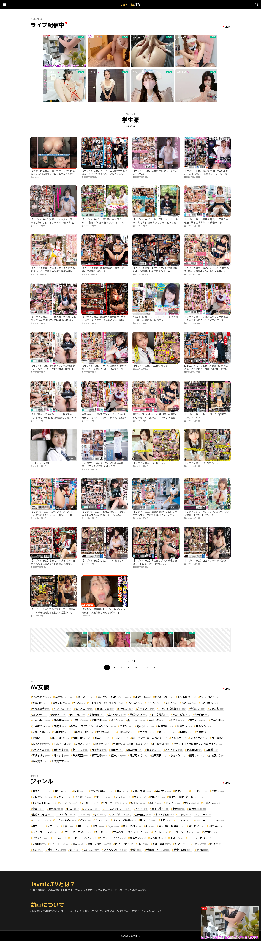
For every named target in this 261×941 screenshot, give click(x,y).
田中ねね (77, 714)
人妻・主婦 (142, 791)
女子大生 (160, 808)
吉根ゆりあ (105, 708)
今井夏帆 (219, 738)
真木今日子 (145, 726)
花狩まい (118, 755)
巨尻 (73, 808)
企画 (38, 808)
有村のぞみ (157, 720)
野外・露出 (161, 843)
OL (85, 814)
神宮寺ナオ (199, 738)
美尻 (83, 826)
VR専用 (216, 826)
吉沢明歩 (61, 749)
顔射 (155, 802)
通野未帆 (165, 726)
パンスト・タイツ (113, 838)
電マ (98, 826)
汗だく (199, 843)
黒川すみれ (136, 720)
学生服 (210, 832)
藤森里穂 (61, 720)
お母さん (92, 849)
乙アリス (154, 702)
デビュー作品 (65, 820)
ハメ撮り (83, 797)
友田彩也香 (161, 743)
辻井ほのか (41, 726)
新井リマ (80, 749)
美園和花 (40, 702)
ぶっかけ (158, 838)
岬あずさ (61, 755)
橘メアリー (167, 732)
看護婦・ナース (158, 849)
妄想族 (55, 808)
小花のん (101, 743)
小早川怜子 (62, 708)
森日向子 (201, 714)
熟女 (181, 791)
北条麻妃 (194, 749)
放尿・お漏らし (99, 843)
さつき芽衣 (160, 714)
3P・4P (103, 797)
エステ (177, 838)
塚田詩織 (134, 749)
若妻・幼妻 (183, 849)
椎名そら (153, 749)
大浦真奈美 (60, 761)
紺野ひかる (105, 732)
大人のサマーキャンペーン (131, 832)
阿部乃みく (138, 755)
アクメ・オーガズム (77, 832)
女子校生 (89, 802)
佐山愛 (212, 749)
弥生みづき (209, 697)
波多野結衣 (41, 697)
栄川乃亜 (80, 755)
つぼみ (126, 726)
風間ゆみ (39, 714)
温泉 (215, 843)
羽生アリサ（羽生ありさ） (149, 738)
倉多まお (177, 720)
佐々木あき (41, 708)
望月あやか (41, 749)
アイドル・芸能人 (83, 838)
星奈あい (82, 743)
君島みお (216, 708)
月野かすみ (127, 732)
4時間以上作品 (44, 802)
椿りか (117, 720)
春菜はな (197, 708)
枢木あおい (84, 708)
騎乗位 (138, 802)
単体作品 (41, 791)
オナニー (203, 814)
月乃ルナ (178, 738)
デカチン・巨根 (199, 838)
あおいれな (41, 720)
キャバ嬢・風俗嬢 (171, 826)
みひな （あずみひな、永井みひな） (93, 726)
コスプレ (66, 814)
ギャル (184, 814)
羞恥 (85, 820)
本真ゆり (147, 732)
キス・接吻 (164, 814)
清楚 (136, 849)
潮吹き (157, 797)
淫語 (113, 826)
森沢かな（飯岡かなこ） (114, 697)
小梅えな (177, 755)
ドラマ (173, 802)
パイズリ (68, 802)
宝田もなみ (62, 732)
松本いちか (164, 697)
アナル (160, 832)
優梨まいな (84, 732)
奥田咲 (117, 749)
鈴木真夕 (39, 761)
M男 (143, 843)
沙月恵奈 (189, 702)
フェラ (63, 797)
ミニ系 (59, 838)
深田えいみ (198, 720)
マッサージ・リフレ (185, 832)
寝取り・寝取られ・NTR (186, 797)
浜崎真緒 (143, 697)
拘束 (37, 826)
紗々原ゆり (217, 755)
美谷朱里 (218, 720)
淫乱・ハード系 (114, 802)
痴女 (218, 791)
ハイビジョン (120, 814)
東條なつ (203, 726)
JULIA (172, 702)
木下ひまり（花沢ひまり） (106, 702)
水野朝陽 (96, 714)
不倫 (141, 808)
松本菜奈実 (205, 732)
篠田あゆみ (81, 738)
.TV (130, 4)
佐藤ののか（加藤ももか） (130, 743)
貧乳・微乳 (132, 826)
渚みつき (135, 702)
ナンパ (191, 802)
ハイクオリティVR (45, 832)
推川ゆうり (117, 714)
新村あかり (187, 697)
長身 (37, 849)
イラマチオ (41, 820)
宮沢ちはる (41, 755)
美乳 (140, 797)
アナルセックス (115, 849)
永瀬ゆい (39, 738)
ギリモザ (197, 826)
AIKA (79, 702)
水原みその (41, 743)
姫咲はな (125, 708)
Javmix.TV (134, 935)
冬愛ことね (41, 732)
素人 (122, 791)
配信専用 (197, 808)
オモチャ (183, 820)
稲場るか (184, 726)
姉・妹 (102, 832)
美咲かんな (138, 714)
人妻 (68, 826)
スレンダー (42, 797)
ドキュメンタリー (117, 808)
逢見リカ (196, 755)
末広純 (60, 726)
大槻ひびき (64, 697)
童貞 (77, 843)
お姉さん (211, 802)
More (228, 26)
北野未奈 (80, 720)
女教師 (39, 843)
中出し (62, 791)
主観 (165, 820)
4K (149, 826)
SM (75, 849)
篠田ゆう (85, 697)
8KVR (202, 849)
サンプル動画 (101, 791)
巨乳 (80, 791)
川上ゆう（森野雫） (172, 708)
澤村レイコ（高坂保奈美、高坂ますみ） (198, 743)
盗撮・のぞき (43, 814)
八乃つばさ (181, 714)
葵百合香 (99, 755)
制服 (179, 808)
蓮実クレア (61, 702)
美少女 (163, 791)
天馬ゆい (58, 714)
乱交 (52, 826)
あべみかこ (174, 749)
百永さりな (62, 743)
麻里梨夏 (99, 749)
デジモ (122, 797)
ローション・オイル (209, 820)
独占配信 (143, 814)
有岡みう (101, 738)
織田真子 (158, 755)
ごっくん (40, 838)
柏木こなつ (60, 738)
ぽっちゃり (56, 849)
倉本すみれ (146, 708)
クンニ (181, 843)
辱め (100, 814)
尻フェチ (148, 820)
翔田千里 (99, 720)
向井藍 (186, 732)
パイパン (91, 808)
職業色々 (138, 838)
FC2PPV (199, 791)
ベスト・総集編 (124, 820)
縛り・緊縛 (124, 843)
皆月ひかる (209, 702)
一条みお (120, 738)
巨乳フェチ (59, 843)
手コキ (101, 820)
